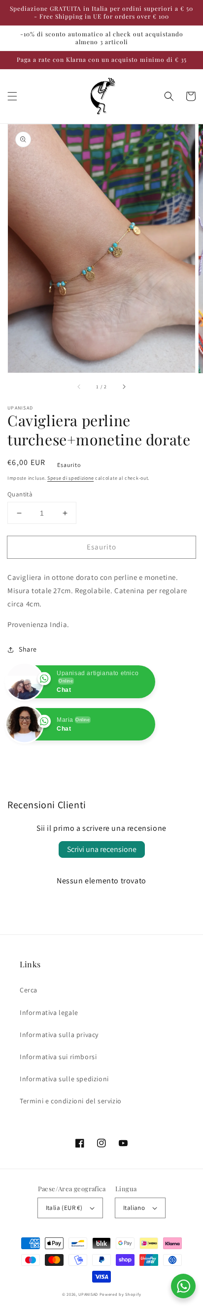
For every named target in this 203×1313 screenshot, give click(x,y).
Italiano (134, 1208)
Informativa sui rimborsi (58, 1056)
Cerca (28, 989)
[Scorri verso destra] (124, 387)
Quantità (20, 494)
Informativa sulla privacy (59, 1034)
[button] (12, 96)
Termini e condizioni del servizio (71, 1100)
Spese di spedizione (70, 478)
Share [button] (28, 649)
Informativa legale (49, 1012)
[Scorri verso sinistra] (79, 387)
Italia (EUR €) (64, 1208)
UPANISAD (88, 1294)
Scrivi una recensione (101, 849)
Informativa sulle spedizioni (64, 1078)
